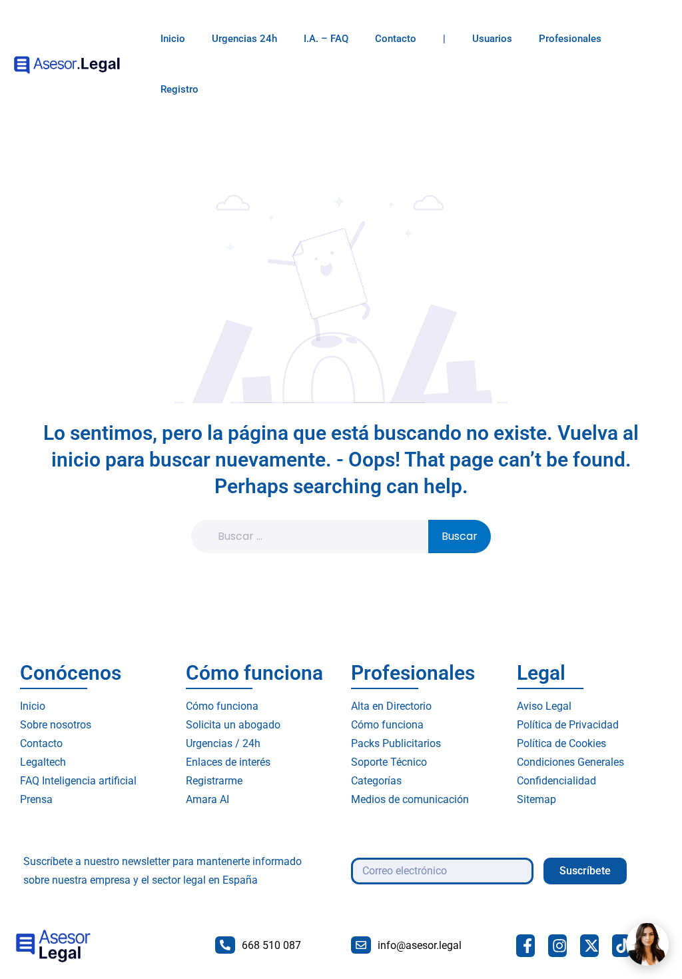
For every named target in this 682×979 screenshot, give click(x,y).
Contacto (395, 39)
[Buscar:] (318, 536)
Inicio (173, 39)
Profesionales (570, 39)
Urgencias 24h (244, 39)
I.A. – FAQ (326, 39)
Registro (179, 89)
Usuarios (492, 39)
